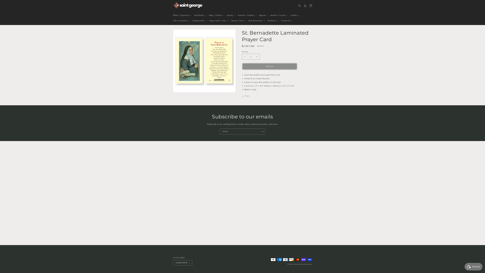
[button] (182, 15)
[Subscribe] (262, 131)
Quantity (245, 52)
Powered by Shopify (305, 264)
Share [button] (247, 96)
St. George (296, 264)
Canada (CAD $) (181, 263)
